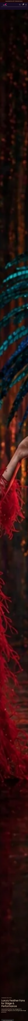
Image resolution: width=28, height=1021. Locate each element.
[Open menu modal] (25, 4)
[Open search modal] (19, 4)
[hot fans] (4, 4)
